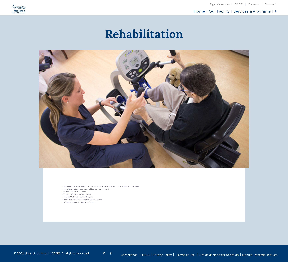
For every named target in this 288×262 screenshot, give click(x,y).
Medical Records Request (259, 255)
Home (199, 11)
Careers (253, 4)
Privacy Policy (162, 255)
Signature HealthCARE (226, 4)
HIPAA (145, 255)
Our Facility (219, 11)
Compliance (129, 255)
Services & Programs (252, 11)
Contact (270, 4)
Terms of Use (185, 255)
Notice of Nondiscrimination (219, 255)
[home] (19, 8)
